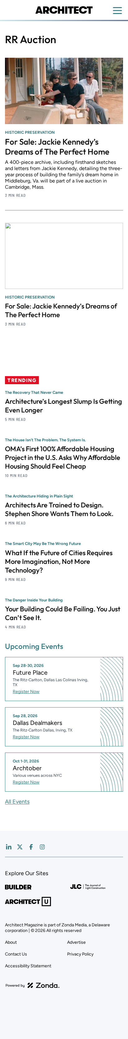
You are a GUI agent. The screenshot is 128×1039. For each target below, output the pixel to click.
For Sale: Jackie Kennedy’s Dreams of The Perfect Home (57, 147)
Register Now (26, 691)
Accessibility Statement (28, 966)
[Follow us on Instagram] (42, 847)
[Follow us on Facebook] (31, 847)
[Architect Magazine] (63, 10)
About (11, 942)
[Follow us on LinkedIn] (8, 847)
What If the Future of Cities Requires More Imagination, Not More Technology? (58, 561)
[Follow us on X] (20, 847)
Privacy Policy (80, 954)
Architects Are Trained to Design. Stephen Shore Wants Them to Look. (59, 509)
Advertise (76, 942)
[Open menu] (117, 10)
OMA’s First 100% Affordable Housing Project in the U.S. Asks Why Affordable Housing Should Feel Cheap (62, 457)
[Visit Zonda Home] (32, 985)
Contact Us (16, 954)
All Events (17, 801)
